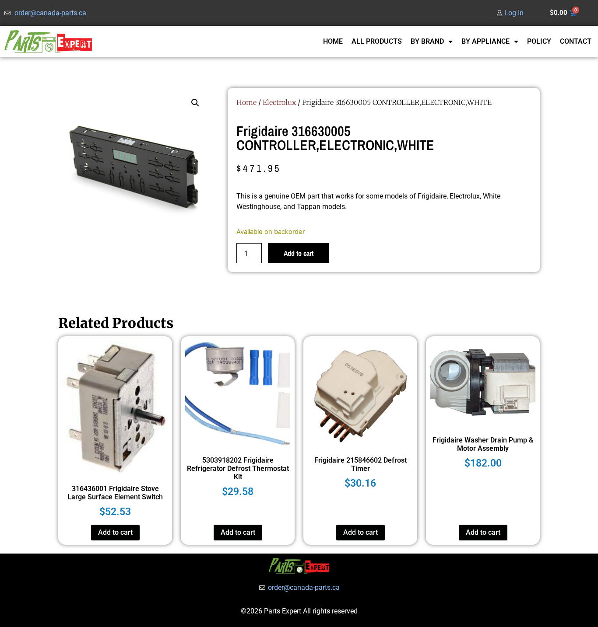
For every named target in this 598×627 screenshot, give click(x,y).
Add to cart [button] (115, 532)
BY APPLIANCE (485, 41)
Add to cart (298, 253)
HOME (333, 41)
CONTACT (575, 41)
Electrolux (279, 102)
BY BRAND (427, 41)
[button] (195, 103)
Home (246, 102)
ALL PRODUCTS (377, 41)
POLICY (539, 41)
